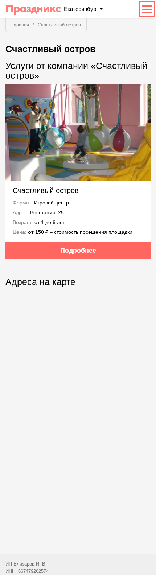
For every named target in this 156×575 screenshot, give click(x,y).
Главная (20, 25)
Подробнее (78, 250)
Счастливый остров (46, 190)
